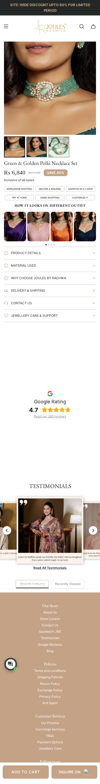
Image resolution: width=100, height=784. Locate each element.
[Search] (81, 26)
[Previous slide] (7, 530)
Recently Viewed (67, 584)
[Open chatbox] (10, 664)
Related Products (32, 584)
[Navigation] (6, 26)
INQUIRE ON (69, 772)
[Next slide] (93, 530)
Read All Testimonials (50, 568)
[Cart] (93, 26)
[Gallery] (50, 100)
